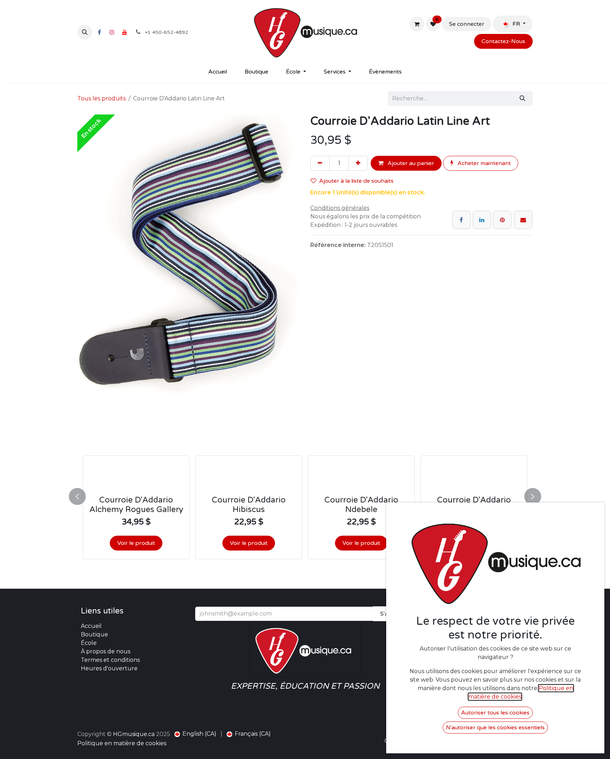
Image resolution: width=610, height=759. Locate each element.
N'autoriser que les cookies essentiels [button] (495, 727)
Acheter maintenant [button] (483, 163)
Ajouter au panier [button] (410, 163)
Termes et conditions (110, 660)
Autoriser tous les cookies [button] (495, 712)
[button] (84, 32)
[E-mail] (523, 219)
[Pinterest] (502, 219)
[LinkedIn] (481, 219)
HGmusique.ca (134, 734)
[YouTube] (124, 32)
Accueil (91, 626)
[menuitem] (217, 71)
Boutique (94, 634)
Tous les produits (101, 98)
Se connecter (466, 24)
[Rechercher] (522, 98)
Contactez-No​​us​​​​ (503, 41)
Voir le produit (136, 543)
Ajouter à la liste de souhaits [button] (356, 180)
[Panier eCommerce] (416, 24)
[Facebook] (99, 32)
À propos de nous (105, 651)
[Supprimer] (320, 163)
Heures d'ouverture (109, 668)
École (89, 643)
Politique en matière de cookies (121, 743)
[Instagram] (112, 32)
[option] (305, 495)
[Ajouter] (358, 163)
